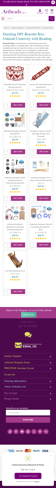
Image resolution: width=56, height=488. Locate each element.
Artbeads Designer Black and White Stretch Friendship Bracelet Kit (15, 180)
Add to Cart (18, 105)
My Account (10, 393)
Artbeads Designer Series (17, 362)
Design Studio (11, 398)
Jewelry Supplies (12, 356)
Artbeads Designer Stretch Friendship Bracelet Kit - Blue (41, 226)
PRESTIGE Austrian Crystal (19, 368)
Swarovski (9, 374)
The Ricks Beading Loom (15, 271)
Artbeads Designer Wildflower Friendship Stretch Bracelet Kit (15, 226)
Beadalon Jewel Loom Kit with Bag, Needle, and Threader (41, 133)
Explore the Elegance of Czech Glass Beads (29, 310)
